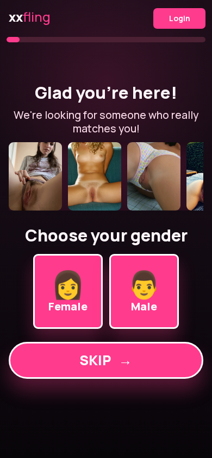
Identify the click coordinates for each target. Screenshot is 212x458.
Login (179, 18)
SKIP (105, 360)
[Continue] (106, 176)
